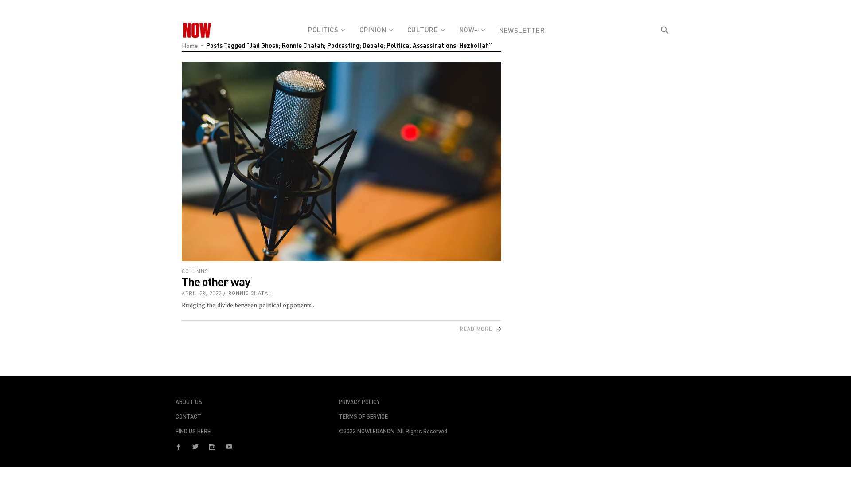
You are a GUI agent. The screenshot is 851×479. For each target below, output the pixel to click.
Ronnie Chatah (250, 293)
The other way (216, 281)
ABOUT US (189, 401)
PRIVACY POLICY (359, 401)
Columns (195, 271)
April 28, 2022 (202, 293)
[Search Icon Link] (664, 46)
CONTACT (188, 416)
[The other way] (341, 161)
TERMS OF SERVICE (363, 416)
